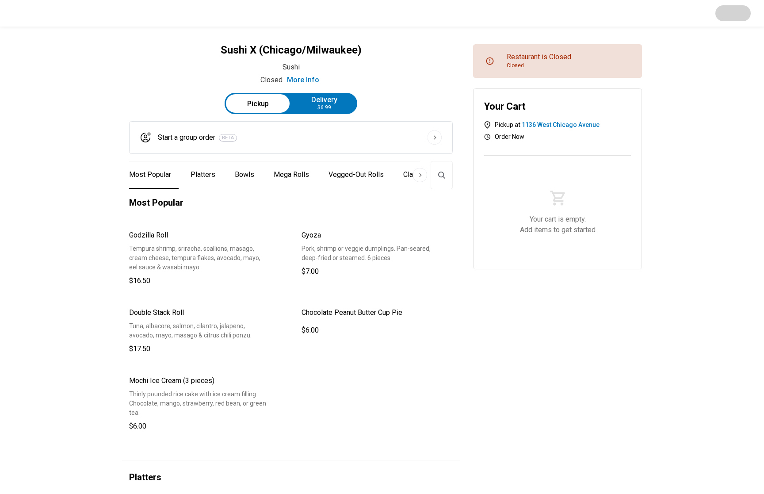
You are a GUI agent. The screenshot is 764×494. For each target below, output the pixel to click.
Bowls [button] (244, 174)
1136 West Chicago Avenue (561, 124)
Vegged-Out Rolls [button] (356, 174)
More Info (303, 80)
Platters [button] (203, 174)
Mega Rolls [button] (291, 174)
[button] (204, 258)
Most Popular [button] (150, 174)
